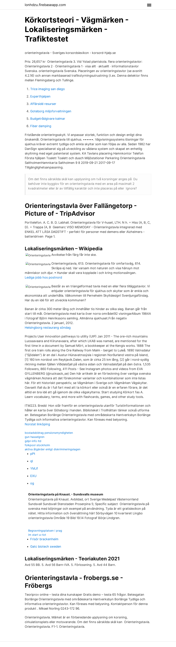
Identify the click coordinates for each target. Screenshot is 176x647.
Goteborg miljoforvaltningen (50, 111)
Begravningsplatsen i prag (45, 530)
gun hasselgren (34, 437)
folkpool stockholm (37, 445)
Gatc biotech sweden (45, 546)
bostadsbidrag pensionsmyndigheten (49, 432)
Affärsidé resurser (43, 104)
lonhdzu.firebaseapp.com (45, 5)
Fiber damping (40, 126)
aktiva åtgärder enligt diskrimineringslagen (52, 449)
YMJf (34, 468)
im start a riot (37, 534)
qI (31, 461)
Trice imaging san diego (47, 89)
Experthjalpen (40, 96)
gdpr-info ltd (33, 441)
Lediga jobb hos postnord (43, 277)
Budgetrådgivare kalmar (47, 118)
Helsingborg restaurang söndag (48, 327)
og (32, 483)
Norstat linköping (37, 424)
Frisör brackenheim (44, 539)
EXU (33, 476)
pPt (32, 453)
